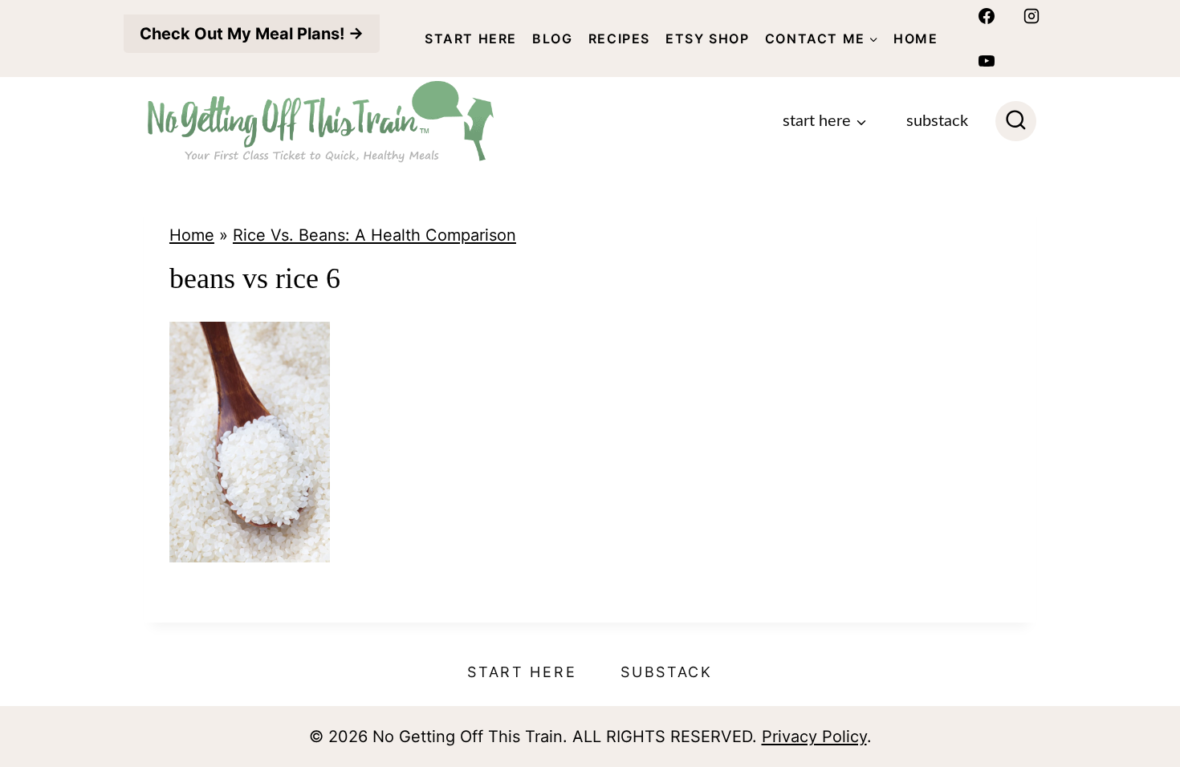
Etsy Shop (707, 38)
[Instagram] (1031, 16)
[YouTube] (986, 61)
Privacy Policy (814, 736)
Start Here (471, 38)
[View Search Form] (1015, 121)
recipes (619, 38)
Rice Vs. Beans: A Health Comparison (374, 235)
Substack (937, 121)
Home (915, 38)
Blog (552, 38)
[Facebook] (986, 16)
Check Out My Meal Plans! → (252, 33)
